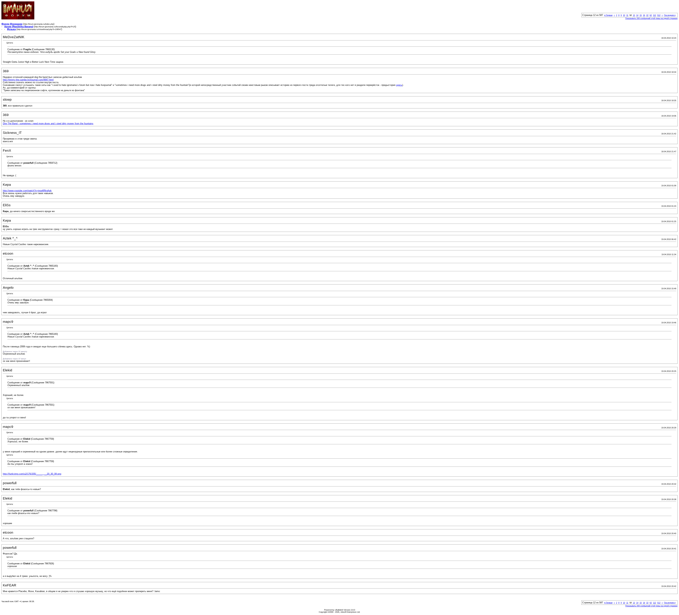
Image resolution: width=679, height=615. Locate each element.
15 (641, 15)
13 (634, 15)
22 (647, 15)
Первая (608, 15)
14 (637, 15)
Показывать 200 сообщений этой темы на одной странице (651, 18)
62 (651, 15)
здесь (399, 85)
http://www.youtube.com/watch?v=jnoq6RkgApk (27, 190)
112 (654, 15)
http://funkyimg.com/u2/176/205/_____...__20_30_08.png (32, 474)
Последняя (669, 15)
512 (658, 15)
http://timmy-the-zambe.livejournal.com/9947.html (28, 79)
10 (624, 15)
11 (627, 15)
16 (644, 15)
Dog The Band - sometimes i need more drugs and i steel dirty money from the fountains (48, 123)
